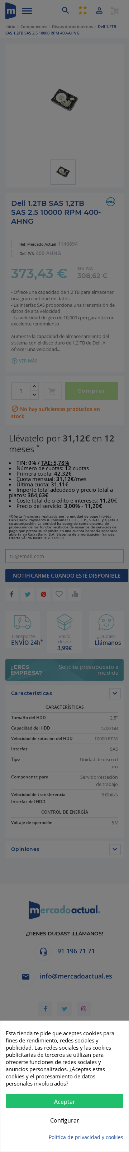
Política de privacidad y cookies (86, 1137)
